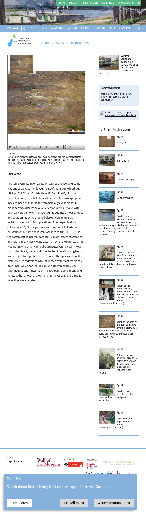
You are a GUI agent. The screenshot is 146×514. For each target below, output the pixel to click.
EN (138, 3)
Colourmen (57, 28)
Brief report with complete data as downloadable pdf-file (120, 114)
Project (74, 3)
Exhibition (108, 3)
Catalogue (12, 28)
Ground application (130, 28)
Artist (34, 28)
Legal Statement (15, 461)
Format (85, 28)
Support (72, 28)
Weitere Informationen (114, 503)
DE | (134, 3)
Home (62, 3)
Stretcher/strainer (104, 28)
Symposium (124, 3)
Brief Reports (90, 3)
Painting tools (80, 43)
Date (44, 28)
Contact (11, 458)
